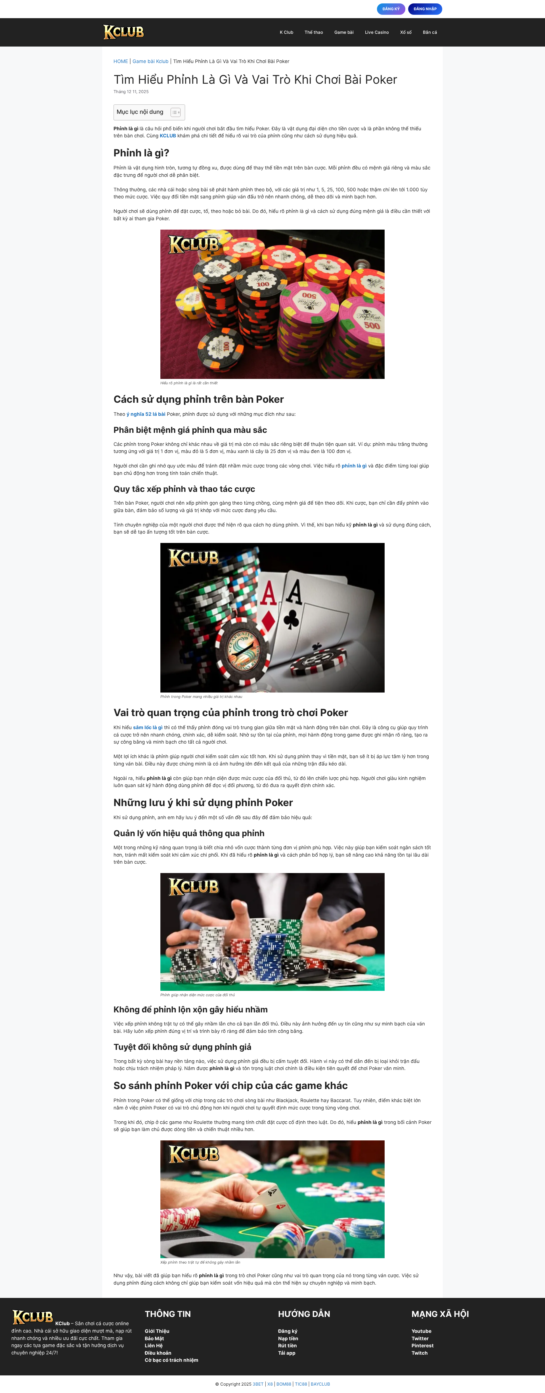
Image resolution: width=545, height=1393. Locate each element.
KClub (62, 1324)
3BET (258, 1384)
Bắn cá (430, 32)
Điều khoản (158, 1353)
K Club (286, 32)
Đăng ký (287, 1331)
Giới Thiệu (157, 1331)
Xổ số (406, 32)
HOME (121, 61)
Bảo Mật (154, 1338)
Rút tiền (287, 1345)
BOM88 (283, 1384)
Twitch (420, 1353)
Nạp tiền (288, 1338)
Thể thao (314, 32)
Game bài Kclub (151, 61)
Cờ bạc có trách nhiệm (171, 1360)
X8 (270, 1384)
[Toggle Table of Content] (172, 112)
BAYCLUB (320, 1384)
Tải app (286, 1353)
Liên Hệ (154, 1345)
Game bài (344, 32)
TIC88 (301, 1384)
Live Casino (377, 32)
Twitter (420, 1338)
